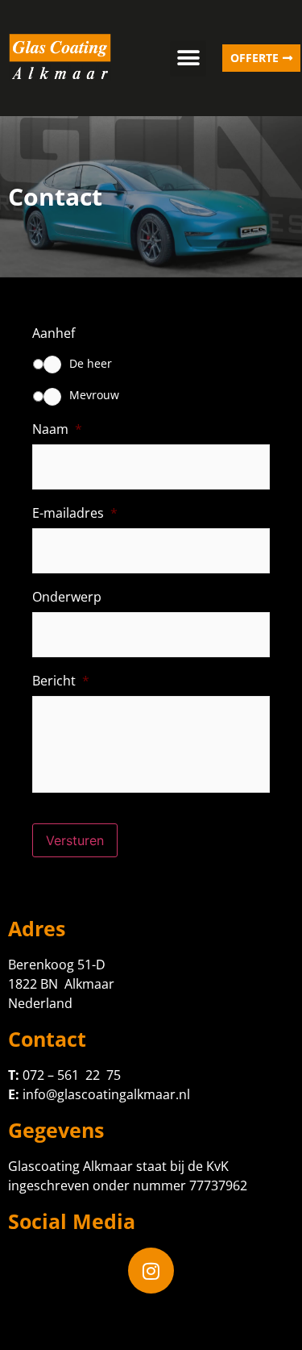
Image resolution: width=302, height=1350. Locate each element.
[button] (188, 58)
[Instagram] (151, 1271)
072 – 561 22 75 (72, 1075)
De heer (90, 363)
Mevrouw (94, 394)
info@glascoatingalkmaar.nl (106, 1094)
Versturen (75, 840)
